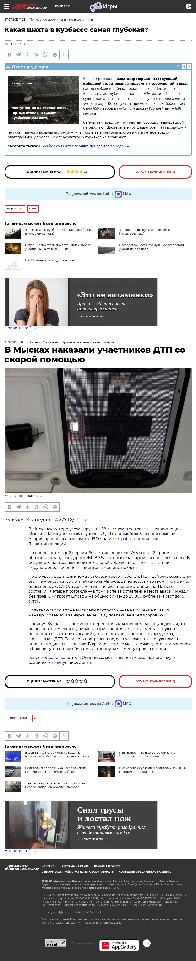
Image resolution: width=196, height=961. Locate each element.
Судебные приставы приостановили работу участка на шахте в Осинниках (58, 247)
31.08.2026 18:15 (15, 342)
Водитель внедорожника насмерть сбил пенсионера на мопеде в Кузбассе (55, 770)
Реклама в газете (107, 866)
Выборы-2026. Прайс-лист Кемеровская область (78, 871)
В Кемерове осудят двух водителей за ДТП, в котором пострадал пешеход (152, 770)
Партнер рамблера (82, 943)
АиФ (39, 495)
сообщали (59, 657)
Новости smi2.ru (20, 328)
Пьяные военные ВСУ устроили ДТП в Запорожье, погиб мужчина (147, 754)
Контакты (49, 866)
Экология (30, 43)
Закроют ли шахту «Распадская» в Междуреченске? (144, 231)
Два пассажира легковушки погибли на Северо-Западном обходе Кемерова (55, 785)
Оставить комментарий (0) (155, 171)
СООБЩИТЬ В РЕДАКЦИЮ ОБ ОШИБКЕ (145, 871)
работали (131, 539)
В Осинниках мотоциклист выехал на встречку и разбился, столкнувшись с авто (57, 754)
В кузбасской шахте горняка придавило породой (82, 146)
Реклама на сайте (75, 866)
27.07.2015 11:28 (15, 19)
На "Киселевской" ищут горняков (50, 260)
